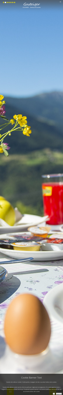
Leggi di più (58, 393)
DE (60, 2)
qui (22, 389)
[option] (31, 197)
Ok (53, 393)
